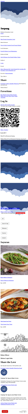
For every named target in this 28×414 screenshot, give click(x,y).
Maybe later (14, 385)
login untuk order (20, 213)
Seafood (4, 237)
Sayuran (4, 233)
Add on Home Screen (6, 385)
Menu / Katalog (4, 129)
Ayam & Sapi (5, 223)
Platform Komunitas (9, 73)
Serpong (3, 1)
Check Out (5, 411)
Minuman (4, 228)
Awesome (3, 97)
